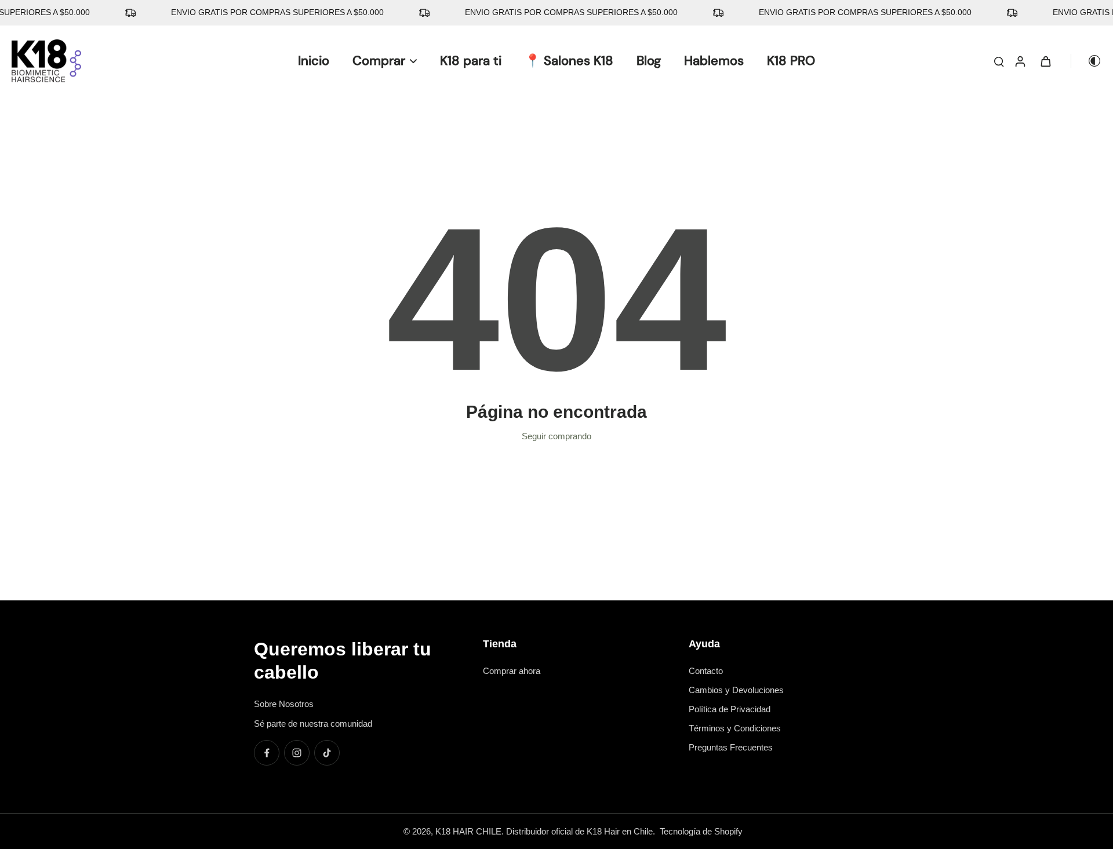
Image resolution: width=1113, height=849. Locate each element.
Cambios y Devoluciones (736, 690)
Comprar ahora (511, 671)
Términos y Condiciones (735, 728)
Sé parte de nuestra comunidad (313, 723)
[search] (999, 60)
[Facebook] (266, 753)
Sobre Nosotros (284, 704)
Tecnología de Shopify (701, 831)
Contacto (706, 671)
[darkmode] (1086, 61)
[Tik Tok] (327, 753)
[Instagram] (297, 753)
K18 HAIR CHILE (468, 831)
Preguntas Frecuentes (731, 747)
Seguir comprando (556, 436)
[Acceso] (1019, 60)
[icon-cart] (1045, 60)
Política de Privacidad (729, 709)
